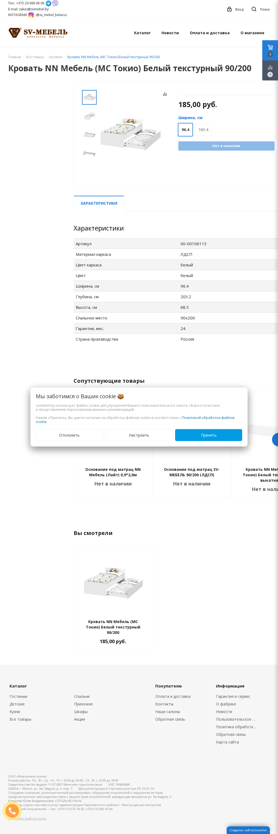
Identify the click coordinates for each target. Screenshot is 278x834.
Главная (14, 57)
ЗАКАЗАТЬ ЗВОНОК (14, 810)
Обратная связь (170, 719)
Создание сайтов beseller (248, 830)
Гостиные (18, 696)
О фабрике (226, 704)
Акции (79, 719)
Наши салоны (167, 711)
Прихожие (83, 704)
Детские (17, 704)
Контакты (164, 704)
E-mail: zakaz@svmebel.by (28, 9)
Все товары (20, 719)
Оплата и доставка (210, 32)
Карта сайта (227, 742)
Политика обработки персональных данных (238, 726)
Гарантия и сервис (233, 696)
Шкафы (81, 711)
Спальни (82, 696)
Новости (170, 32)
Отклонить (69, 435)
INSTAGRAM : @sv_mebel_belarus (37, 15)
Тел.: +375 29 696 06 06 (26, 3)
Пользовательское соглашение (238, 719)
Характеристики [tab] (99, 203)
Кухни (15, 711)
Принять (209, 435)
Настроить (139, 435)
